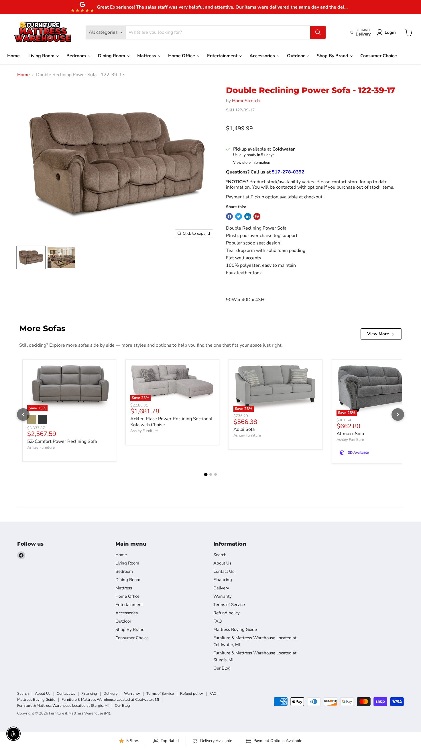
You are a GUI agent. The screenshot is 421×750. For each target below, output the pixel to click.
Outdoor (296, 56)
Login (390, 32)
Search (220, 555)
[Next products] (398, 414)
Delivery (221, 588)
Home (13, 56)
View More (378, 334)
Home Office (182, 56)
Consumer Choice (378, 56)
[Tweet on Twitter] (238, 216)
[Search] (318, 32)
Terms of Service (229, 604)
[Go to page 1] (205, 474)
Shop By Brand (333, 56)
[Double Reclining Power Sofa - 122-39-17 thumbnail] (31, 257)
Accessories (262, 56)
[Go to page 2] (210, 474)
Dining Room (112, 56)
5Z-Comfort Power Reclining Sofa (62, 441)
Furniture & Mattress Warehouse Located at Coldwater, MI (110, 699)
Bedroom (76, 56)
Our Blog (222, 668)
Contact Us (223, 571)
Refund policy (226, 613)
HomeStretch (246, 101)
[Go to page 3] (215, 474)
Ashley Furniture (41, 447)
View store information (251, 163)
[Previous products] (23, 414)
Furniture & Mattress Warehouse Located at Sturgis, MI (63, 705)
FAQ (217, 621)
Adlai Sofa (244, 429)
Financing (222, 580)
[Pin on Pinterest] (256, 216)
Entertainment (223, 56)
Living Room (42, 56)
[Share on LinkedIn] (247, 216)
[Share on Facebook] (229, 216)
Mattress (147, 56)
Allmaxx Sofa (350, 434)
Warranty (222, 596)
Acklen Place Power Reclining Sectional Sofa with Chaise (171, 422)
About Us (222, 563)
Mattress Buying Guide (235, 629)
